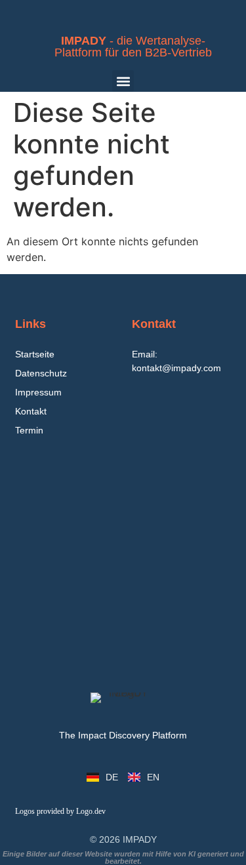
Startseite (34, 354)
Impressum (38, 392)
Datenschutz (41, 373)
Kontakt (31, 411)
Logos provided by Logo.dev (60, 811)
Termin (29, 430)
